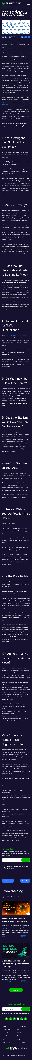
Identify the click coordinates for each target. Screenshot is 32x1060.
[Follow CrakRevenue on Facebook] (25, 1018)
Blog (18, 1029)
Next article (25, 881)
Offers (3, 1039)
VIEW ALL (16, 990)
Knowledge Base (6, 1036)
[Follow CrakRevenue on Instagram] (14, 1018)
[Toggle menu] (28, 4)
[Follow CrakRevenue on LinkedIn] (21, 1018)
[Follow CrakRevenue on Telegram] (6, 1018)
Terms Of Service (22, 1036)
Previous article (8, 881)
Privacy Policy (21, 1042)
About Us (19, 1039)
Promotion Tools (21, 1026)
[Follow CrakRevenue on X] (10, 1018)
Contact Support (6, 1029)
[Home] (11, 4)
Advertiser (5, 1032)
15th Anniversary (6, 1042)
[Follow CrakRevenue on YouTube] (17, 1018)
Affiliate (4, 1026)
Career (19, 1032)
